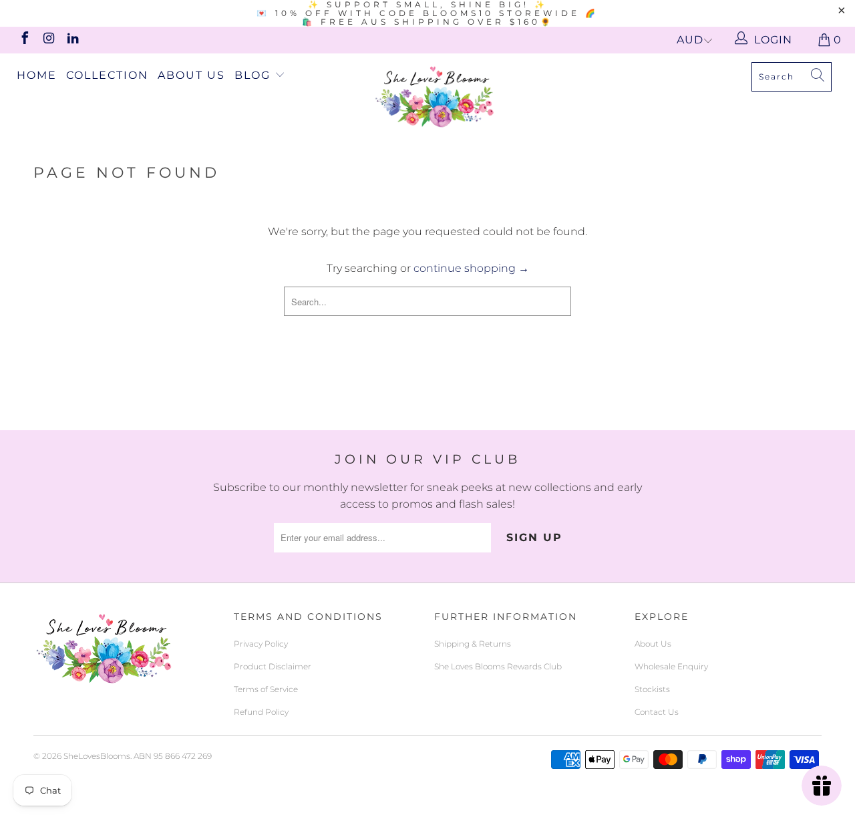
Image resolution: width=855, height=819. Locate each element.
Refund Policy (261, 712)
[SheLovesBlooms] (434, 96)
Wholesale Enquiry (671, 666)
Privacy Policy (261, 644)
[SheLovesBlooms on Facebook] (24, 39)
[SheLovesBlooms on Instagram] (48, 39)
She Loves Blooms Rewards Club (498, 666)
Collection (107, 75)
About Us (191, 75)
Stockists (652, 689)
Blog (254, 75)
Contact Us (657, 712)
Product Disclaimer (272, 666)
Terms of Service (266, 689)
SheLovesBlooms (96, 756)
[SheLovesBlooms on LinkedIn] (72, 39)
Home (37, 75)
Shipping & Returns (472, 644)
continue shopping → (471, 268)
